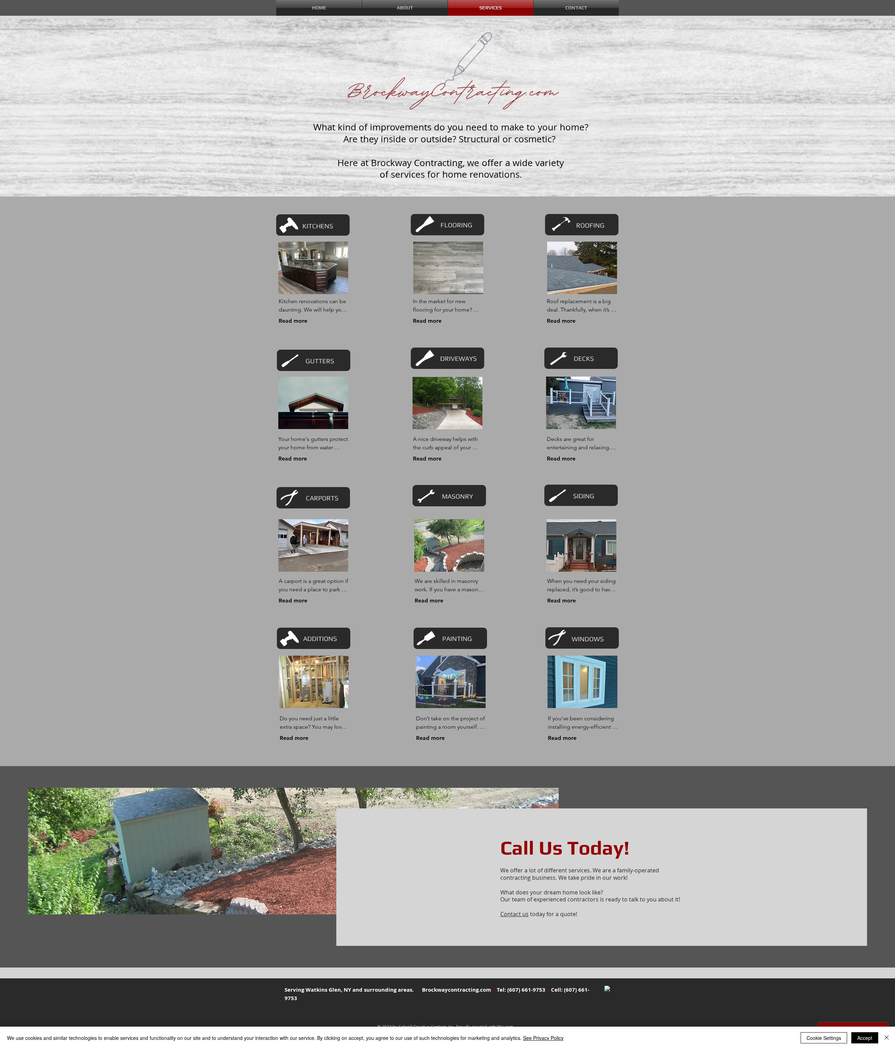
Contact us (514, 914)
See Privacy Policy (543, 1037)
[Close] (886, 1037)
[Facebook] (607, 989)
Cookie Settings (824, 1037)
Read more (293, 320)
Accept (864, 1037)
